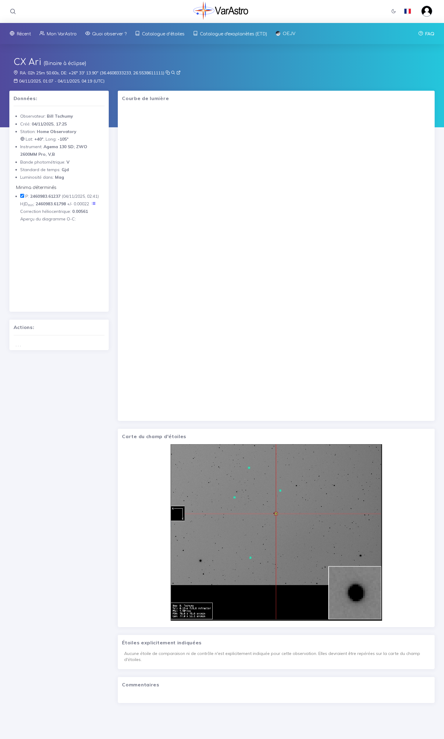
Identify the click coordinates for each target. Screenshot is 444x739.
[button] (393, 11)
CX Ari (27, 62)
